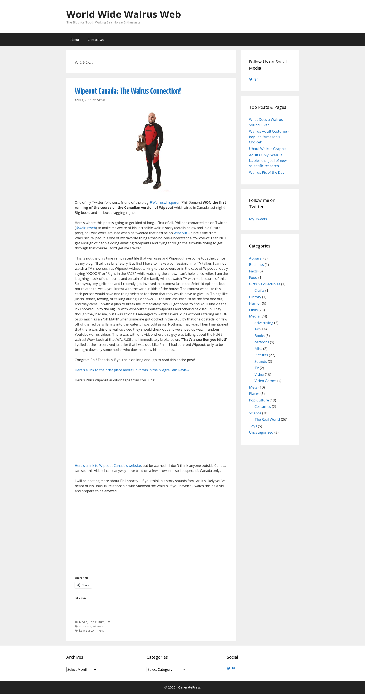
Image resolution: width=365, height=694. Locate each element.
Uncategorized (261, 432)
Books (260, 335)
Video (259, 374)
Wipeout (180, 233)
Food (253, 277)
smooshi (85, 626)
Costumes (263, 406)
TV (108, 622)
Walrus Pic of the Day (267, 172)
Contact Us (96, 39)
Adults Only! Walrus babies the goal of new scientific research (268, 160)
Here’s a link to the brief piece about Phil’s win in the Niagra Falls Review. (132, 370)
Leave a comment (91, 630)
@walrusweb (86, 227)
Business (256, 264)
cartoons (262, 341)
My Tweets (258, 218)
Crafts (259, 290)
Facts (253, 271)
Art (257, 329)
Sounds (261, 361)
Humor (255, 303)
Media (83, 622)
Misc (258, 348)
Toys (253, 425)
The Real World (267, 419)
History (255, 296)
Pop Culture (97, 622)
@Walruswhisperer (165, 202)
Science (255, 413)
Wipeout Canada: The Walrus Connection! (128, 91)
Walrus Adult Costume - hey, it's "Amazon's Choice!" (269, 136)
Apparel (256, 258)
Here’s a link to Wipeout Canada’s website (108, 465)
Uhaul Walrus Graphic (267, 148)
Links (253, 309)
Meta (253, 387)
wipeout (98, 626)
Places (254, 393)
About (75, 39)
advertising (264, 322)
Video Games (265, 380)
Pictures (261, 354)
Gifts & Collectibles (264, 284)
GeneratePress (189, 687)
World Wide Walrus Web (123, 14)
